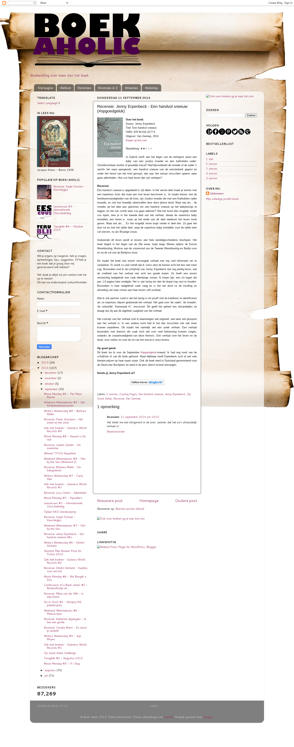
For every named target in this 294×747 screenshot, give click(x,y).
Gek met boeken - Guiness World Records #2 (64, 561)
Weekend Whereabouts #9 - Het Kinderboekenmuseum (64, 403)
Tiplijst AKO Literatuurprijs (60, 512)
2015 (45, 362)
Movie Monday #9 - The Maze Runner (63, 395)
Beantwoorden (116, 431)
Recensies (84, 88)
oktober (50, 384)
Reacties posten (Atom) (129, 509)
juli (47, 675)
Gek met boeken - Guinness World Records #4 (65, 429)
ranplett (168, 717)
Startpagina (45, 88)
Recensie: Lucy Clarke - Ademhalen (65, 493)
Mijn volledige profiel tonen (222, 199)
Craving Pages (128, 394)
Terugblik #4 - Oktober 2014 (68, 227)
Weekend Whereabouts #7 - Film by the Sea (64, 527)
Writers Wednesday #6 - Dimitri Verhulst (64, 544)
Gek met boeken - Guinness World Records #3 (65, 485)
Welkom (65, 88)
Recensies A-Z (108, 88)
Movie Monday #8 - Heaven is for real (65, 437)
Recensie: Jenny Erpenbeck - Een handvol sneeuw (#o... (64, 535)
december (51, 373)
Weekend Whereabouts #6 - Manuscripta (62, 612)
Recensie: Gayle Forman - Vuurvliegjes (69, 187)
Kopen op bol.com (136, 140)
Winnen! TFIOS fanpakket (60, 453)
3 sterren (211, 168)
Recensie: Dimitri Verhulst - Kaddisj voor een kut (65, 569)
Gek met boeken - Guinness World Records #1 (65, 646)
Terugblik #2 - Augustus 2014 (63, 658)
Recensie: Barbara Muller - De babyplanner (62, 468)
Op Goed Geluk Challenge (60, 653)
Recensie (118, 398)
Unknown (217, 193)
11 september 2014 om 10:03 (140, 417)
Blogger (208, 717)
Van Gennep (133, 398)
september (51, 389)
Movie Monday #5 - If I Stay (62, 663)
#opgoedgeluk (149, 352)
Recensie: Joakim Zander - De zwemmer (62, 446)
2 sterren (112, 394)
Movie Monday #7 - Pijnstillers (63, 498)
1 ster (209, 159)
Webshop (151, 88)
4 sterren (211, 173)
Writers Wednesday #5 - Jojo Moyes (62, 637)
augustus (50, 670)
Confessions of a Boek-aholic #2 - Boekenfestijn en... (66, 586)
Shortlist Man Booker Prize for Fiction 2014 (62, 552)
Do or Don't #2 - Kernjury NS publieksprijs (62, 603)
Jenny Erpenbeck (175, 394)
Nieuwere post (110, 500)
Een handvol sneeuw (151, 394)
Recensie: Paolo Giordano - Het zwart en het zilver (63, 420)
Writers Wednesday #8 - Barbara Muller (65, 412)
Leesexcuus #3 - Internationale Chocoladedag (64, 209)
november (51, 378)
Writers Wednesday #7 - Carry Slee (63, 477)
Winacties (131, 88)
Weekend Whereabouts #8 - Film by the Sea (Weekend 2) (64, 460)
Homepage (149, 500)
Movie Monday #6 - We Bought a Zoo (65, 578)
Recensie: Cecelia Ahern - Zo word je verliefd (65, 629)
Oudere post (186, 500)
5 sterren (211, 178)
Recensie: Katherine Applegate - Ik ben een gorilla (65, 620)
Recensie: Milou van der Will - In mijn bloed (63, 595)
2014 (45, 368)
